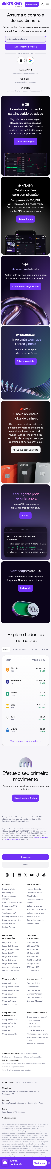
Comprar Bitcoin (9, 983)
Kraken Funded (9, 927)
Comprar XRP (8, 994)
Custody (21, 1112)
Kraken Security (34, 889)
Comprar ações (34, 979)
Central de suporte (35, 920)
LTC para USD (33, 970)
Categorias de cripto (11, 967)
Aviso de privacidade (29, 1054)
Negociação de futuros (12, 902)
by (8, 1082)
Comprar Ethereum (10, 987)
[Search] (42, 4)
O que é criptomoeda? (37, 1017)
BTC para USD (33, 942)
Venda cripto (7, 892)
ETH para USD (33, 946)
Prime (9, 1112)
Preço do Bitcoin (9, 942)
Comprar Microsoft (35, 1001)
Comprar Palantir (34, 997)
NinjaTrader (23, 1091)
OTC (15, 1112)
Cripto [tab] (6, 649)
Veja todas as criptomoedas (24, 741)
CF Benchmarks (31, 1103)
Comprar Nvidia (34, 983)
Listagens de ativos (35, 913)
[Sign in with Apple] (21, 60)
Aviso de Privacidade (13, 840)
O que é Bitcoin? (34, 1027)
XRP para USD (33, 949)
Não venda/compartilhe (33, 1057)
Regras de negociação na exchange (31, 1063)
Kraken (5, 1091)
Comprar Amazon (34, 994)
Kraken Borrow (8, 923)
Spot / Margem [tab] (19, 649)
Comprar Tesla (33, 987)
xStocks (20, 1103)
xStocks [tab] (44, 649)
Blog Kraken (32, 896)
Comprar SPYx (8, 1030)
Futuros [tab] (33, 649)
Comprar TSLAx (9, 1023)
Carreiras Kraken (34, 892)
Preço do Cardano (10, 956)
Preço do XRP (8, 953)
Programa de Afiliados (36, 909)
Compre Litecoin (9, 1004)
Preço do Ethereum (10, 946)
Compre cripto (8, 889)
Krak (4, 1112)
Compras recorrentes (11, 920)
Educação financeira (37, 1012)
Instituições (7, 909)
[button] (49, 1163)
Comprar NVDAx (9, 1019)
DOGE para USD (34, 960)
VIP (39, 1091)
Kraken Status (33, 916)
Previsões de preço (10, 970)
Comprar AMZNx (9, 1034)
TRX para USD (33, 967)
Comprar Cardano (10, 997)
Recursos (7, 884)
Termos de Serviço (41, 837)
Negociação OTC (9, 906)
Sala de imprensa (34, 906)
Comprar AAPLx (9, 1027)
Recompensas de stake (12, 916)
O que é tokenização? (36, 1030)
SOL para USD (33, 956)
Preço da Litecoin (9, 963)
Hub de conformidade (10, 1060)
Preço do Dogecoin (10, 949)
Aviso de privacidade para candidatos (16, 1070)
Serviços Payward (9, 1103)
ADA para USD (33, 963)
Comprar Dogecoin (10, 990)
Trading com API (9, 913)
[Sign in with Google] (30, 60)
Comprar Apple (33, 990)
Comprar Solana (9, 1001)
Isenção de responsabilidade (13, 1067)
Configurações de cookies (12, 1057)
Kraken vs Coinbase (35, 1043)
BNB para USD (33, 953)
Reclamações (33, 923)
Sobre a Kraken (34, 884)
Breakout (32, 1091)
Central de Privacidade (11, 1054)
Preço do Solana (9, 960)
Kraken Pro (13, 1091)
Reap (41, 1103)
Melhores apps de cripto (37, 1034)
